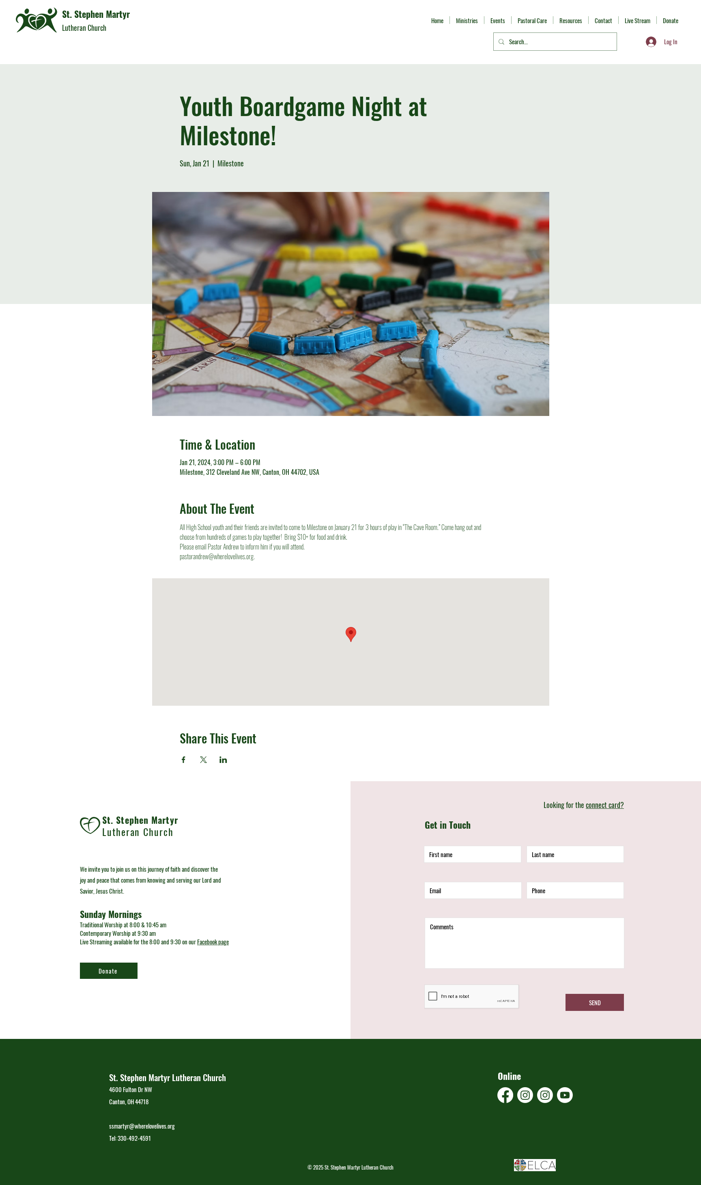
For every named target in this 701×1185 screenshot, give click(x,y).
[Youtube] (565, 1095)
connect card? (605, 804)
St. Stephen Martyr (96, 13)
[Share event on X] (203, 759)
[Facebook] (505, 1095)
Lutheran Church (84, 27)
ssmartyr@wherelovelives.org (142, 1125)
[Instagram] (525, 1095)
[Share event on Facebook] (183, 759)
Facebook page (213, 941)
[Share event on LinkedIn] (223, 759)
